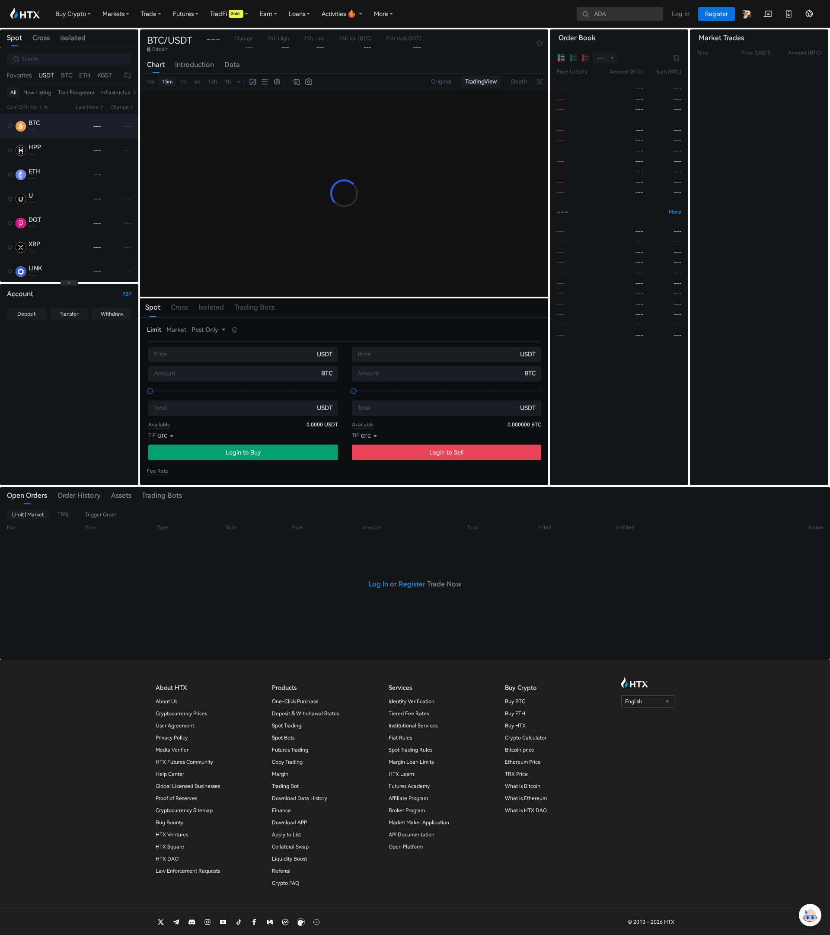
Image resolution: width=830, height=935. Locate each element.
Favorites (19, 75)
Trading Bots (162, 495)
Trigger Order (100, 515)
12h (212, 82)
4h (197, 82)
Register (412, 584)
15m (167, 82)
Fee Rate (158, 471)
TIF (152, 435)
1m (150, 82)
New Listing (37, 93)
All (13, 93)
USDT (46, 75)
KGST (104, 75)
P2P (126, 294)
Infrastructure (116, 93)
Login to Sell (446, 452)
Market (176, 329)
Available (159, 425)
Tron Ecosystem (76, 93)
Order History (79, 495)
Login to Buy (243, 452)
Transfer (69, 314)
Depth (519, 81)
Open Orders (27, 495)
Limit (154, 329)
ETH (84, 75)
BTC (66, 75)
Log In (378, 584)
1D (228, 82)
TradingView (481, 81)
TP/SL (64, 515)
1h (183, 82)
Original (441, 81)
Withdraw (112, 314)
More (675, 212)
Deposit (26, 314)
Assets (121, 495)
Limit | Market (28, 515)
